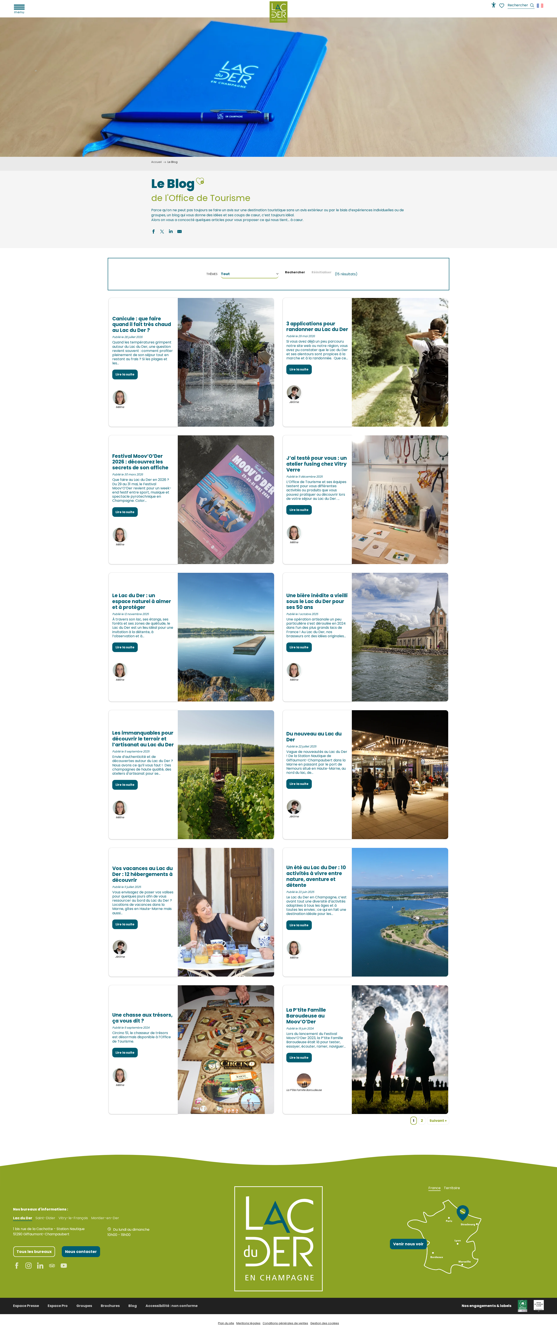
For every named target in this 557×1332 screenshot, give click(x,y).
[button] (521, 6)
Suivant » (438, 1120)
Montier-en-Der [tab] (105, 1218)
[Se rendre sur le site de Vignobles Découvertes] (522, 1305)
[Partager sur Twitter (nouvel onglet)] (162, 232)
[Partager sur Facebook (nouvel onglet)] (153, 232)
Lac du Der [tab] (22, 1218)
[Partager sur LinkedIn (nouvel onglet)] (171, 232)
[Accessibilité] (493, 5)
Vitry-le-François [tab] (73, 1218)
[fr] (540, 5)
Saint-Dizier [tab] (45, 1218)
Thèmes (212, 274)
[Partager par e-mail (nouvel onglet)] (179, 232)
